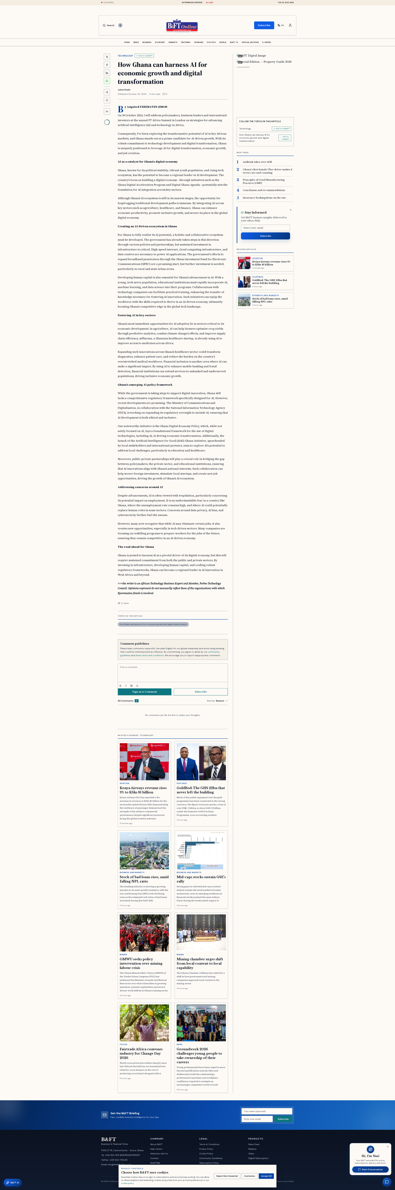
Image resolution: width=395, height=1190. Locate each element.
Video (251, 1153)
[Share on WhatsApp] (107, 81)
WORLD (223, 42)
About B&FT (156, 1144)
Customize (249, 1176)
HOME (127, 42)
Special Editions (250, 42)
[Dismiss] (290, 210)
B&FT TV (234, 42)
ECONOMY (160, 42)
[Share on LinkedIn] (107, 73)
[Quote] (131, 685)
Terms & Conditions (209, 1144)
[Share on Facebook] (107, 65)
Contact (154, 1158)
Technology (125, 55)
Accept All (266, 1176)
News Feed (253, 1144)
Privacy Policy (206, 1149)
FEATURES (185, 42)
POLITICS (211, 42)
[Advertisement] (265, 90)
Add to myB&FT (146, 55)
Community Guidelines (210, 1158)
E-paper (266, 42)
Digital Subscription (258, 1158)
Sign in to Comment (144, 691)
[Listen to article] (107, 111)
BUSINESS (147, 42)
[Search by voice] (120, 25)
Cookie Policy (206, 1153)
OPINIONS (198, 42)
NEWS (136, 42)
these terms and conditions (149, 655)
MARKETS (173, 42)
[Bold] (120, 685)
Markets (252, 1149)
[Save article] (107, 100)
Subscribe (264, 25)
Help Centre (156, 1149)
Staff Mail (155, 1162)
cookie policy (127, 1183)
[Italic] (125, 685)
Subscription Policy (209, 1162)
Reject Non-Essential (227, 1176)
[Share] (107, 92)
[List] (137, 685)
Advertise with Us (159, 1153)
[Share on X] (107, 57)
